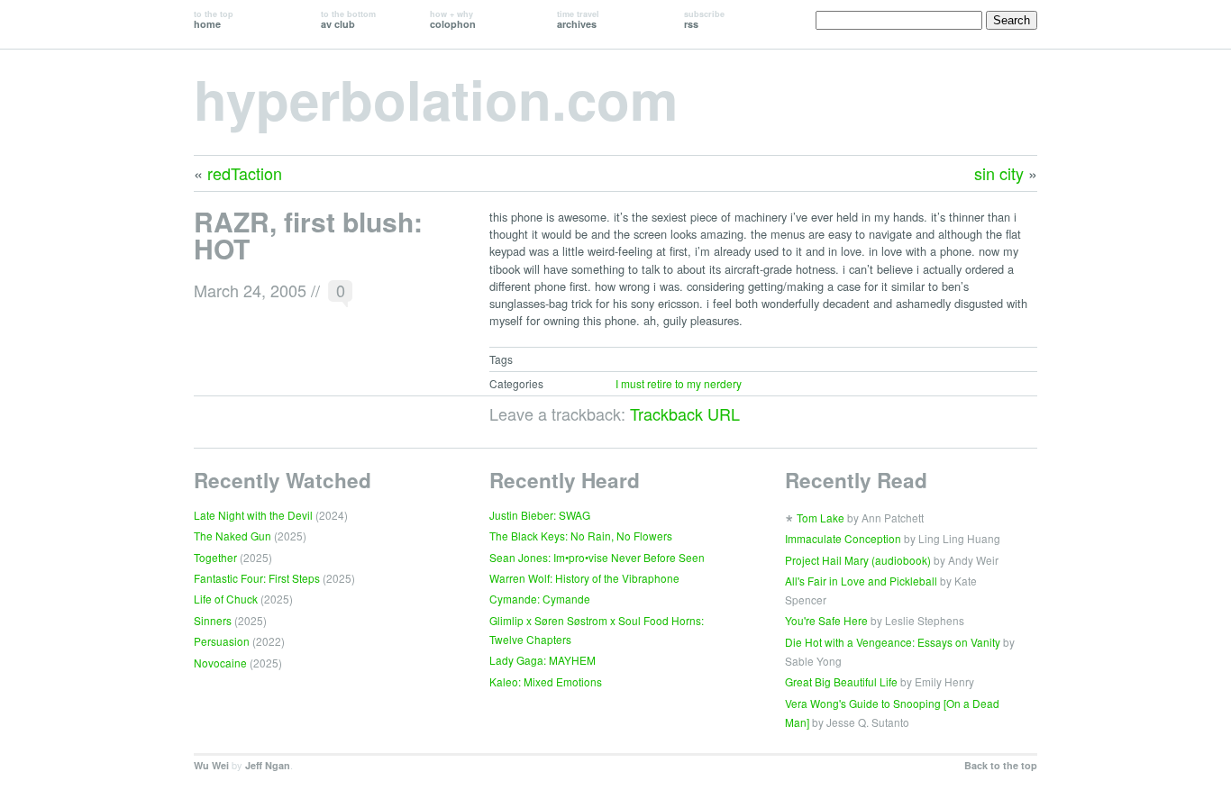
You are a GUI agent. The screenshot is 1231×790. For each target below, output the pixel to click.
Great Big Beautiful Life (841, 681)
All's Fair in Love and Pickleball (861, 580)
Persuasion (222, 641)
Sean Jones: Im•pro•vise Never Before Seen (597, 557)
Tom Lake (820, 517)
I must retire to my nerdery (679, 383)
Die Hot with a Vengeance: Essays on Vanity (892, 641)
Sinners (213, 620)
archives (578, 19)
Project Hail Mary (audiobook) (858, 560)
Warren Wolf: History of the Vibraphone (584, 578)
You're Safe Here (826, 620)
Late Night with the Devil (253, 514)
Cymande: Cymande (539, 598)
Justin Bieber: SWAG (539, 514)
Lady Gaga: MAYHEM (542, 659)
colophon (453, 19)
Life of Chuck (226, 598)
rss (704, 19)
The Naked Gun (232, 535)
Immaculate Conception (843, 538)
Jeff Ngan (267, 765)
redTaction (244, 173)
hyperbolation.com (436, 98)
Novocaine (220, 662)
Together (215, 557)
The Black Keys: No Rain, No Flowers (580, 535)
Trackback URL (685, 413)
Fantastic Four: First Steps (257, 578)
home (213, 19)
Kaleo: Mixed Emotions (545, 681)
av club (348, 19)
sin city (999, 173)
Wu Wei (211, 765)
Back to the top (1000, 765)
